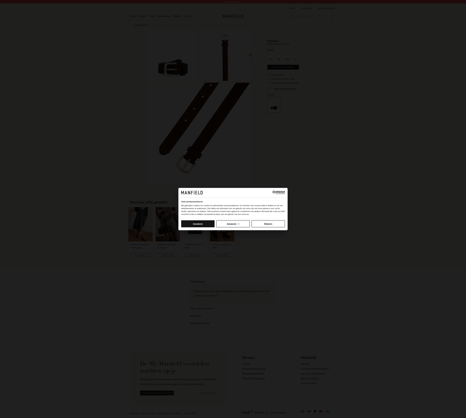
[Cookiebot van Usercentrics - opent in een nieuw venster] (274, 192)
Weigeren (268, 224)
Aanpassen (231, 224)
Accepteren (198, 224)
